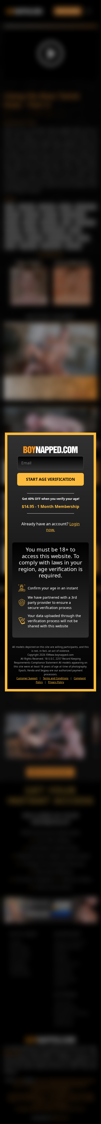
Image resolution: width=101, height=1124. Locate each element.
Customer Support (27, 678)
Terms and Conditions (55, 678)
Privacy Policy (56, 682)
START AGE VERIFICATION (50, 479)
